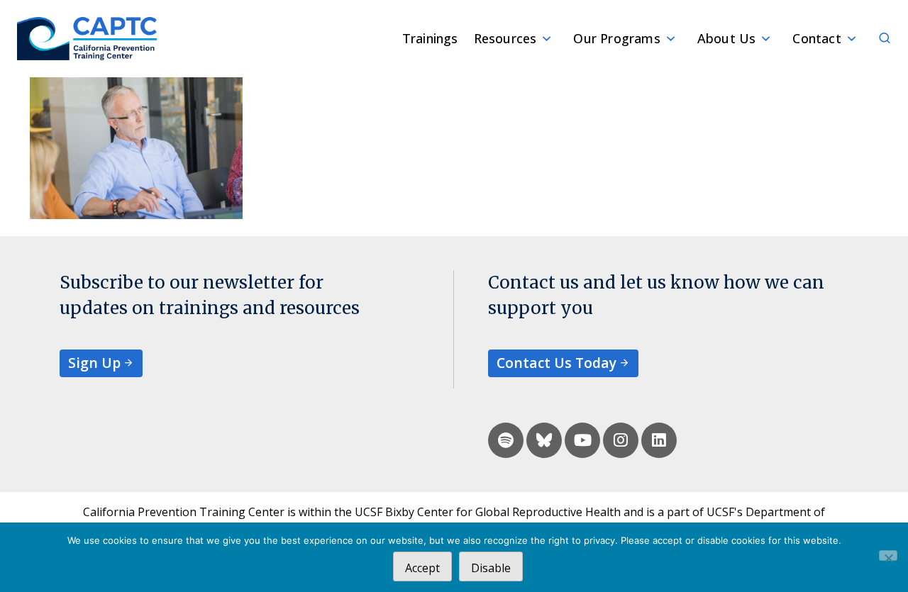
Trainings (430, 38)
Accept (422, 568)
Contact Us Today (556, 362)
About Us (726, 38)
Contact (816, 38)
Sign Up (94, 362)
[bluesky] (544, 440)
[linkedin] (659, 440)
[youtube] (582, 440)
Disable (491, 568)
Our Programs (616, 38)
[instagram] (620, 440)
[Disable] (888, 555)
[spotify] (506, 440)
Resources (505, 38)
